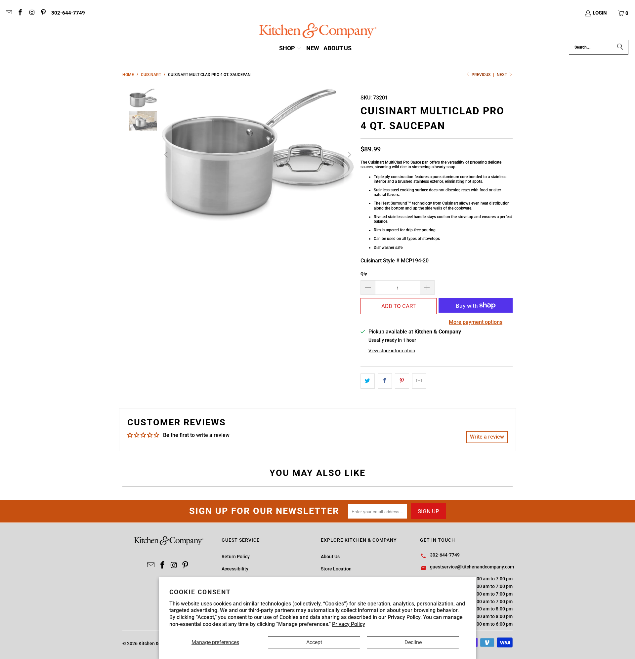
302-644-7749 (68, 13)
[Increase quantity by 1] (427, 287)
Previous (481, 74)
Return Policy (236, 556)
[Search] (620, 47)
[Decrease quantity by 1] (367, 287)
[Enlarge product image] (258, 155)
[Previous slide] (166, 155)
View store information (391, 350)
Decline (413, 642)
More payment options (475, 322)
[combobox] (598, 47)
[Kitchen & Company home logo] (317, 31)
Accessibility (235, 568)
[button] (623, 13)
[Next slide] (349, 155)
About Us (330, 556)
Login (600, 13)
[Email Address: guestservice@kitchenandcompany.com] (8, 13)
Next (502, 74)
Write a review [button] (487, 437)
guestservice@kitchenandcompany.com (472, 566)
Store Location (336, 568)
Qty (363, 273)
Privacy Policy (348, 624)
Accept (314, 642)
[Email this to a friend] (419, 381)
